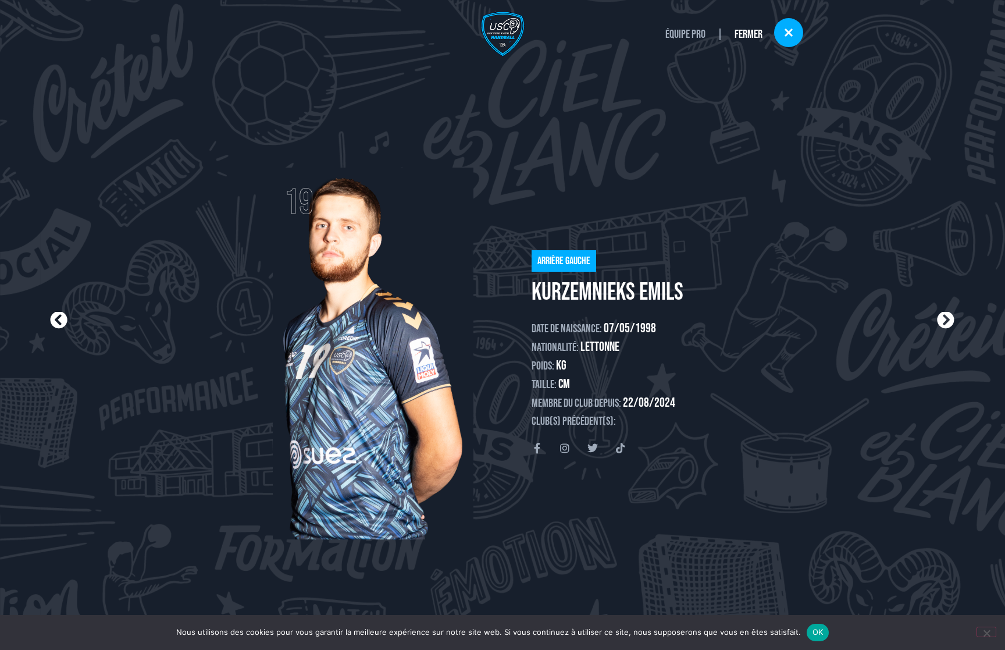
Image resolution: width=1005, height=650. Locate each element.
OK (818, 632)
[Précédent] (276, 320)
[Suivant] (728, 320)
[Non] (986, 632)
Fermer (748, 34)
